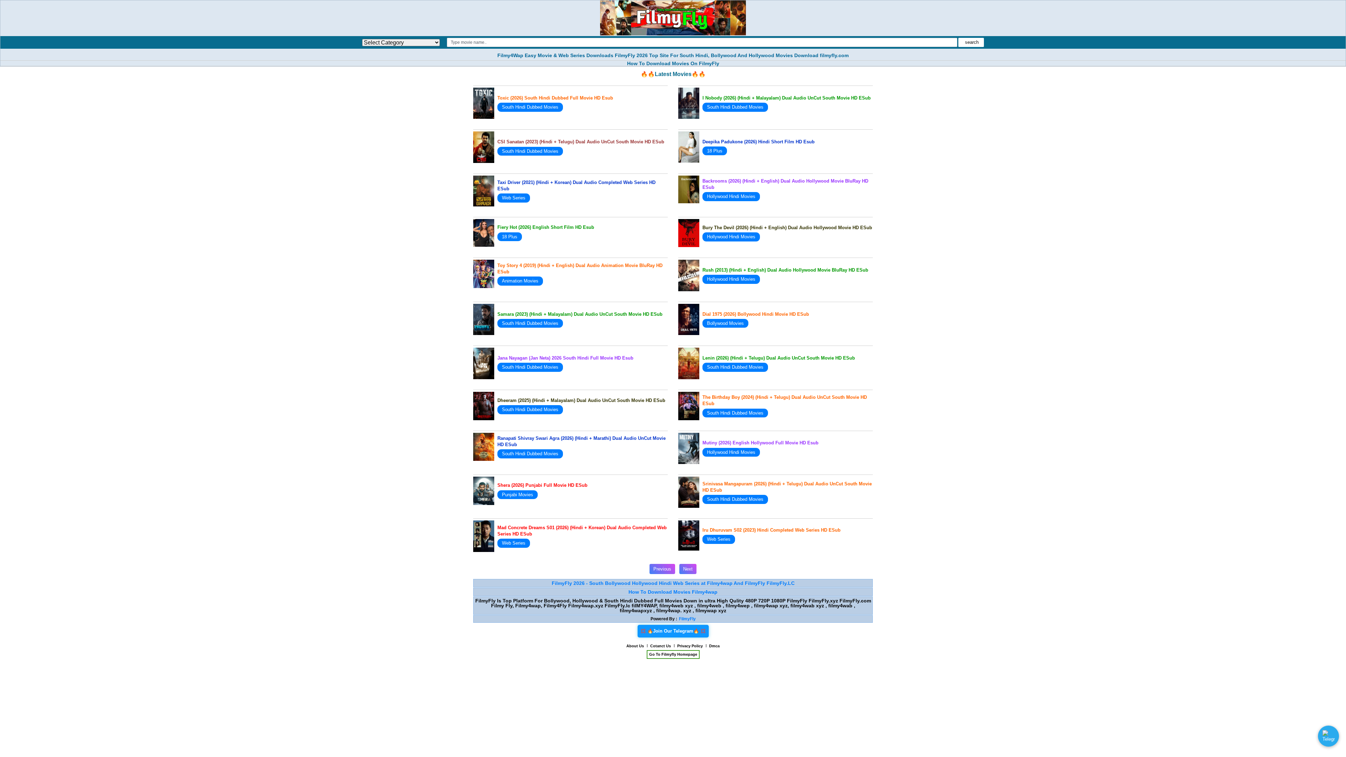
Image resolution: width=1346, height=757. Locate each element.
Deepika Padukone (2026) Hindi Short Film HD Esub (758, 141)
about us (635, 646)
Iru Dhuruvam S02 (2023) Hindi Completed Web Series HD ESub (771, 530)
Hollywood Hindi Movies (731, 196)
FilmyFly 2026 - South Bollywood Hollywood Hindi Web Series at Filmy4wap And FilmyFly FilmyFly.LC (673, 583)
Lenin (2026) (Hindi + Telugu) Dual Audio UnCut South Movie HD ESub (778, 358)
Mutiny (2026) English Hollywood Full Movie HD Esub (760, 442)
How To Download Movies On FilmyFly (673, 63)
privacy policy (690, 646)
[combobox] (702, 42)
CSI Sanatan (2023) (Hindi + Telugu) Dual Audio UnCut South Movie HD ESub (580, 141)
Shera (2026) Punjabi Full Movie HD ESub (542, 485)
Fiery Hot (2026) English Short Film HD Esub (545, 227)
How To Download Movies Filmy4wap (673, 592)
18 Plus (714, 151)
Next (688, 569)
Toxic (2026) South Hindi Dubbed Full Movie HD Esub (555, 98)
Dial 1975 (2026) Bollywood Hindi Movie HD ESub (755, 314)
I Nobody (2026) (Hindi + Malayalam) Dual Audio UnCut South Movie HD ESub (786, 98)
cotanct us (660, 646)
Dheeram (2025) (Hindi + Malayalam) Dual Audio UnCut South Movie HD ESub (581, 400)
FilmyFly (687, 618)
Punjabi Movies (517, 494)
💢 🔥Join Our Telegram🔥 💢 (673, 631)
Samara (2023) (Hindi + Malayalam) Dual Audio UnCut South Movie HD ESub (579, 314)
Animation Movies (520, 281)
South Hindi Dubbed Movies (530, 107)
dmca (714, 646)
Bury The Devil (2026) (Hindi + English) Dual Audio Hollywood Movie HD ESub (787, 227)
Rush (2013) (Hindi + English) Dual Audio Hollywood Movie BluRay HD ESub (785, 270)
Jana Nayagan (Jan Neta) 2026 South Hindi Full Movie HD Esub (565, 358)
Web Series (513, 197)
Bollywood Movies (725, 323)
